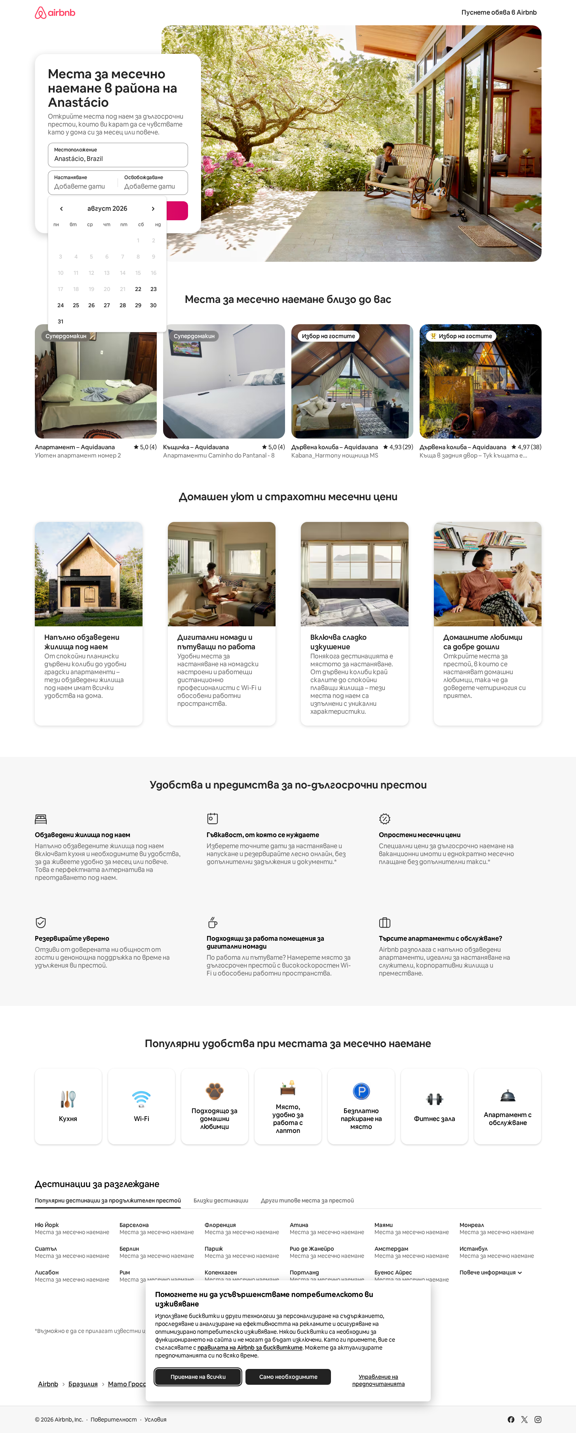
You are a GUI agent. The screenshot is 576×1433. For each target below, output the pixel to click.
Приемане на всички (197, 1376)
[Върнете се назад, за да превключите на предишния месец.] (61, 208)
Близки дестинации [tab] (221, 1200)
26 (91, 305)
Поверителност (114, 1419)
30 (153, 305)
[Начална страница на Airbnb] (55, 12)
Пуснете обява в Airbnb (499, 12)
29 (138, 305)
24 (60, 305)
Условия (155, 1419)
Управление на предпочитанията (378, 1380)
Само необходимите (288, 1376)
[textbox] (83, 186)
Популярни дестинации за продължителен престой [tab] (108, 1200)
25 (76, 305)
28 (123, 305)
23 (153, 289)
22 (138, 289)
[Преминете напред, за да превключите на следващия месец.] (152, 208)
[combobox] (118, 158)
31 (60, 321)
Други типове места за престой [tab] (307, 1200)
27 (107, 305)
